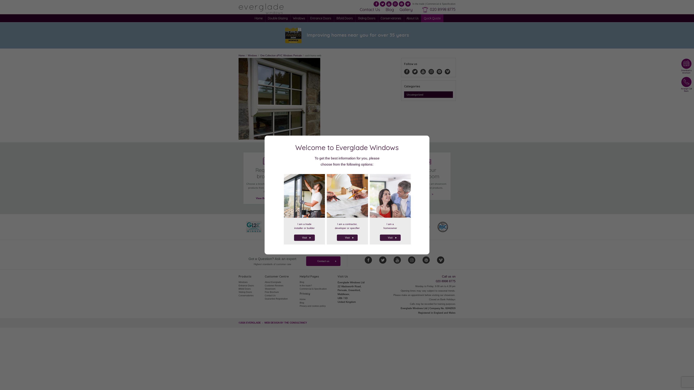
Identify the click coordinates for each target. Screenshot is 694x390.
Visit (304, 237)
